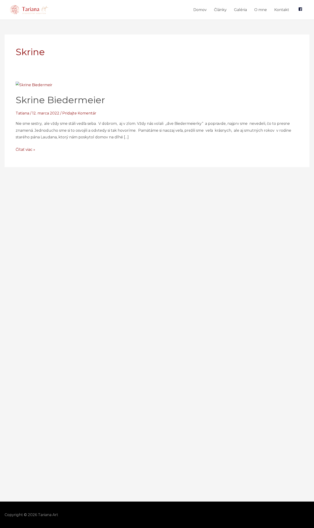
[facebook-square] (300, 10)
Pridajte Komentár (79, 113)
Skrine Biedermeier (60, 100)
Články (220, 10)
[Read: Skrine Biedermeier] (34, 85)
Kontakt (281, 10)
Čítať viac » (25, 149)
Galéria (240, 10)
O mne (260, 10)
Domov (200, 10)
